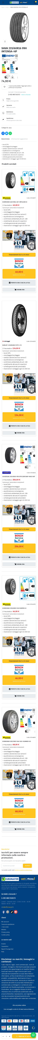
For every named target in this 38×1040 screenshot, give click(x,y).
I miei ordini (5, 927)
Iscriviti (27, 865)
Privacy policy (5, 932)
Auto (7, 7)
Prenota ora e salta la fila (20, 283)
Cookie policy (5, 935)
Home (2, 7)
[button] (5, 41)
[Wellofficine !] (19, 2)
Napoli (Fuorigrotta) (7, 949)
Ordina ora (21, 289)
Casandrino (4, 946)
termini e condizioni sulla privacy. (23, 870)
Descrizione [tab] (5, 139)
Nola (2, 951)
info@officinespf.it (7, 907)
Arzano (3, 944)
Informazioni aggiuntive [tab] (19, 139)
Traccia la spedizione (7, 924)
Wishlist (3, 929)
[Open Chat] (33, 1028)
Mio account (5, 922)
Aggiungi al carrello (25, 1036)
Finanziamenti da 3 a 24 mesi (19, 255)
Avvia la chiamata (26, 94)
